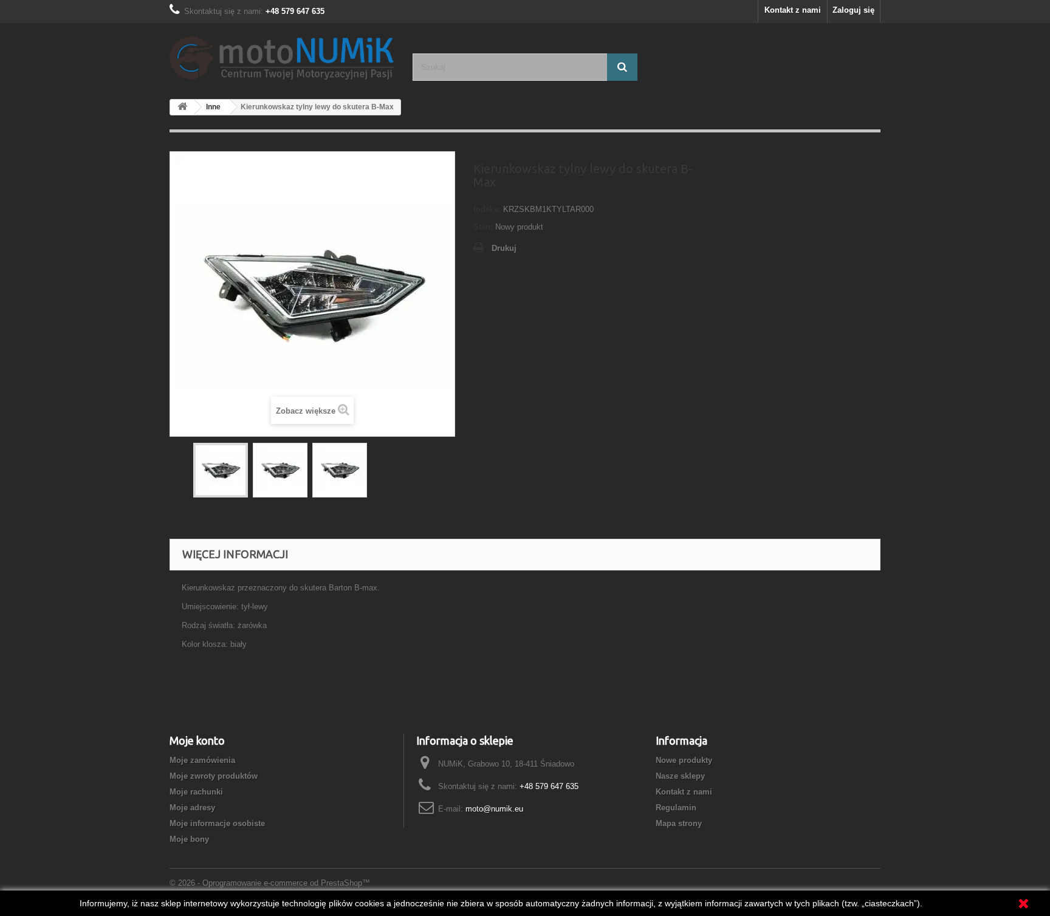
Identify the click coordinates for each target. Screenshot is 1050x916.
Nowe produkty (684, 760)
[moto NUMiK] (282, 56)
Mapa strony (679, 823)
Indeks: (487, 209)
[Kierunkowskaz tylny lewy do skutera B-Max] (220, 470)
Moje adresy (192, 807)
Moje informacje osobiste (217, 823)
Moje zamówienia (202, 760)
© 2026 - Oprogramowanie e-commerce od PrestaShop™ (270, 882)
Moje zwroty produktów (214, 776)
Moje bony (189, 839)
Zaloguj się (853, 10)
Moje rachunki (196, 791)
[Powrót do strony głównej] (182, 107)
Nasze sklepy (680, 776)
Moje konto (197, 740)
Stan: (483, 226)
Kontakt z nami (792, 10)
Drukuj (504, 248)
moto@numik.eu (494, 808)
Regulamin (676, 807)
